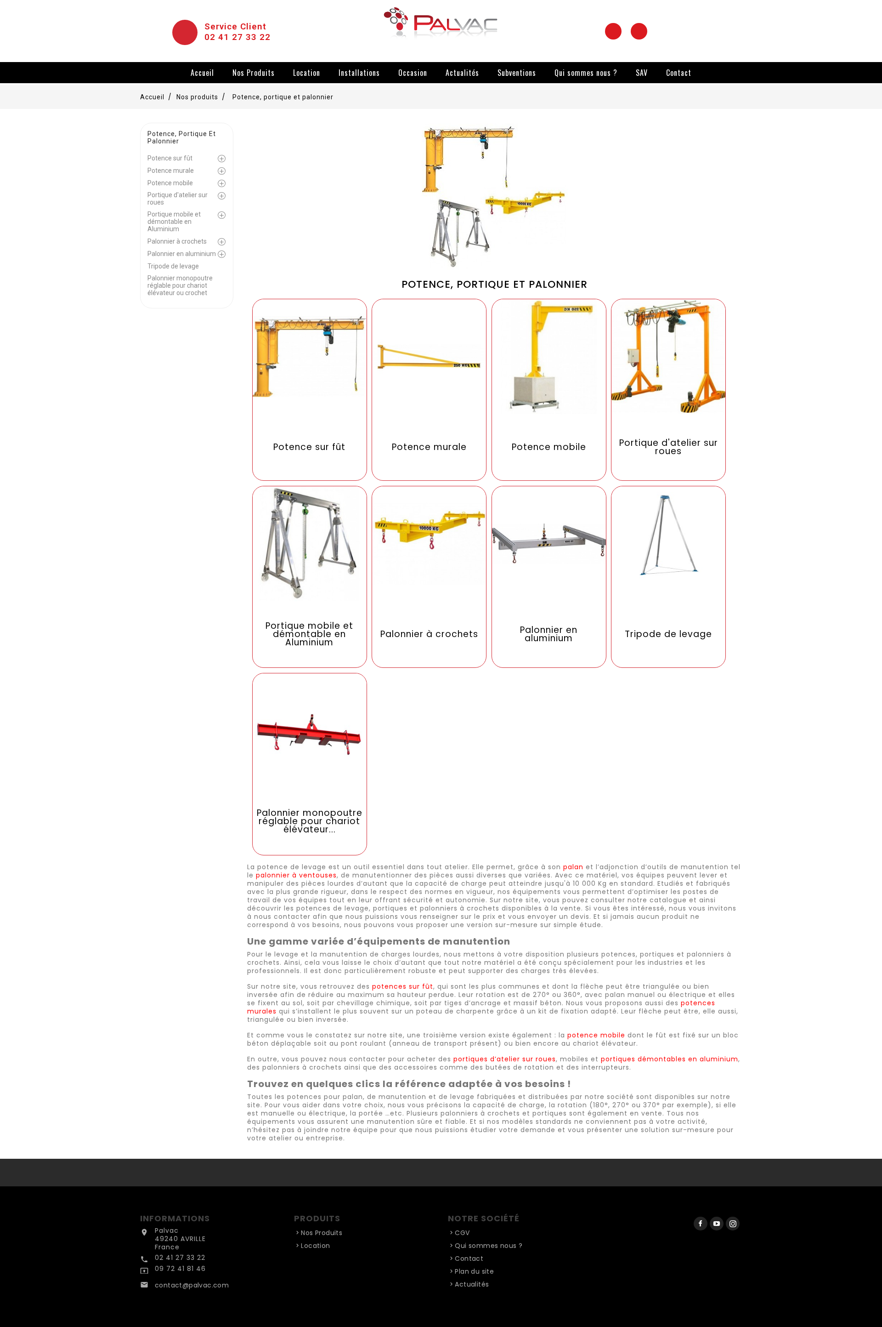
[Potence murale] (429, 389)
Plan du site (474, 1271)
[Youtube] (639, 31)
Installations (359, 72)
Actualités (462, 72)
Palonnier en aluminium (181, 253)
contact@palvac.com (192, 1285)
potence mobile (596, 1035)
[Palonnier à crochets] (429, 576)
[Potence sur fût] (310, 389)
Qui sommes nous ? (585, 72)
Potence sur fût (169, 158)
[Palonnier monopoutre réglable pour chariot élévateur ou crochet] (310, 763)
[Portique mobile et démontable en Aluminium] (310, 576)
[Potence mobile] (549, 389)
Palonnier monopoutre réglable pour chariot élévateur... (309, 821)
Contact (678, 72)
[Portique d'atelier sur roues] (668, 389)
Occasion (412, 72)
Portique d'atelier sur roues (177, 198)
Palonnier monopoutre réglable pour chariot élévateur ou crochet (180, 285)
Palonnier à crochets (177, 241)
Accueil (202, 72)
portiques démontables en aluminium (669, 1059)
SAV (642, 72)
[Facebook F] (613, 31)
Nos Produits (253, 72)
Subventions (517, 72)
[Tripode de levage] (668, 576)
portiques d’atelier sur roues (504, 1059)
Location (306, 72)
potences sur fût (402, 986)
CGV (462, 1232)
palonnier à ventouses (296, 875)
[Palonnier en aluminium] (549, 576)
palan (573, 866)
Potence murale (170, 170)
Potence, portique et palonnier (181, 137)
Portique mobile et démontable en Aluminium (174, 222)
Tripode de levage (173, 266)
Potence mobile (170, 183)
